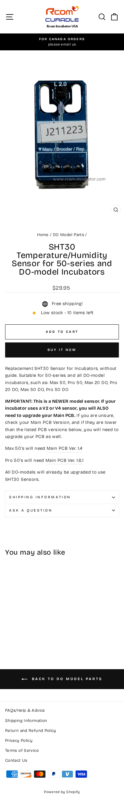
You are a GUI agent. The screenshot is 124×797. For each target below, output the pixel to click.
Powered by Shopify (62, 792)
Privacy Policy (19, 740)
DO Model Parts (68, 234)
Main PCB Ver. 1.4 (64, 448)
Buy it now (62, 350)
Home (42, 234)
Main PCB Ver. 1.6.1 (64, 460)
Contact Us (16, 760)
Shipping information (40, 497)
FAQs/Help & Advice (25, 710)
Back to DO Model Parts (66, 679)
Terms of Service (22, 750)
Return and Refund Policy (30, 730)
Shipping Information (26, 720)
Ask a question (30, 510)
